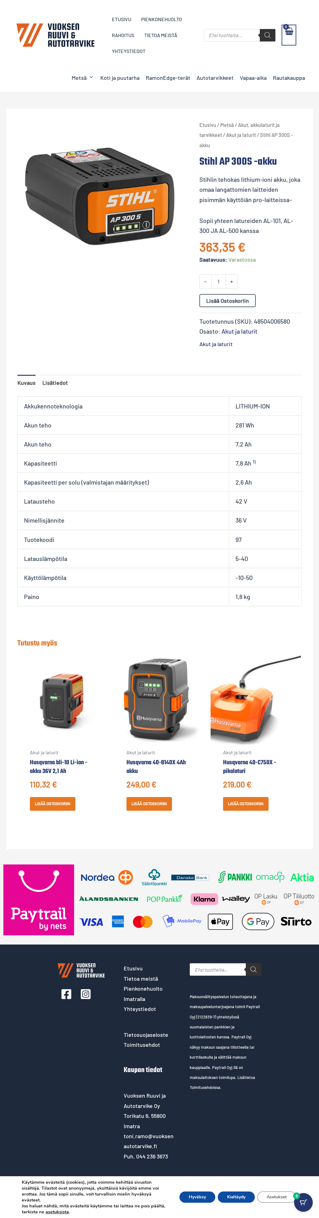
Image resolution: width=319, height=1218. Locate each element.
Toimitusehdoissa (205, 1087)
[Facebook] (66, 994)
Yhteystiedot (140, 1008)
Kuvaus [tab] (26, 382)
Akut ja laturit (241, 135)
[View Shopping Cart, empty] (289, 35)
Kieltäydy (236, 1197)
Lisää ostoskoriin (227, 300)
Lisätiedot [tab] (55, 382)
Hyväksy (197, 1197)
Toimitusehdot (142, 1044)
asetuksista (57, 1212)
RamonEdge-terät (168, 77)
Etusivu (207, 125)
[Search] (267, 35)
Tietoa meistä (141, 978)
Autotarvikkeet (215, 77)
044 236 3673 (152, 1156)
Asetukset (277, 1197)
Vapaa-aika (253, 77)
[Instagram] (85, 994)
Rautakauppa (289, 77)
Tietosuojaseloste (146, 1034)
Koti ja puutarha (120, 77)
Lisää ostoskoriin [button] (52, 803)
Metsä (79, 77)
